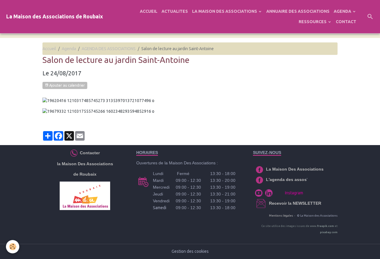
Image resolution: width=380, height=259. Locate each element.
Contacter (89, 152)
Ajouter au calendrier (66, 85)
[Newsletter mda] (268, 203)
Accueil (49, 48)
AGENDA (343, 11)
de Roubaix (84, 174)
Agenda (69, 48)
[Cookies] (12, 246)
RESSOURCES (313, 21)
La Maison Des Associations (295, 169)
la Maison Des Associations (85, 163)
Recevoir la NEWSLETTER (295, 203)
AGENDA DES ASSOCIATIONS (109, 48)
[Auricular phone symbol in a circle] (73, 152)
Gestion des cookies (190, 251)
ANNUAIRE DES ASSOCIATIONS (298, 11)
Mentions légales (281, 215)
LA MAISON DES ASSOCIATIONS (225, 11)
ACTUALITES (175, 11)
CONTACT (346, 21)
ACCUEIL (148, 11)
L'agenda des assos (286, 179)
